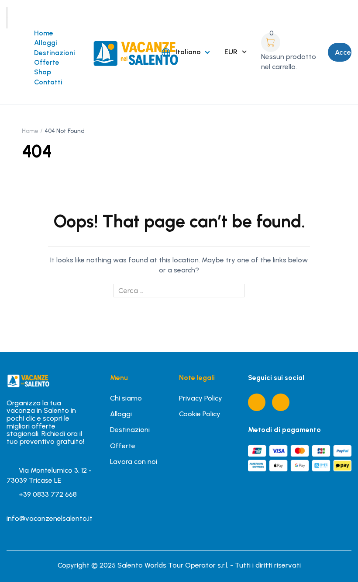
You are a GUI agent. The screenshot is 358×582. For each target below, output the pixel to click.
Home (43, 33)
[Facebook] (256, 402)
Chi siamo (126, 398)
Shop (42, 72)
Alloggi (45, 42)
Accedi (343, 52)
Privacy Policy (200, 398)
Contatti (48, 82)
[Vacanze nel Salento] (134, 52)
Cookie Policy (199, 414)
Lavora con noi (133, 461)
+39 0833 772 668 (48, 494)
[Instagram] (280, 402)
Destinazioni (54, 53)
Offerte (46, 62)
